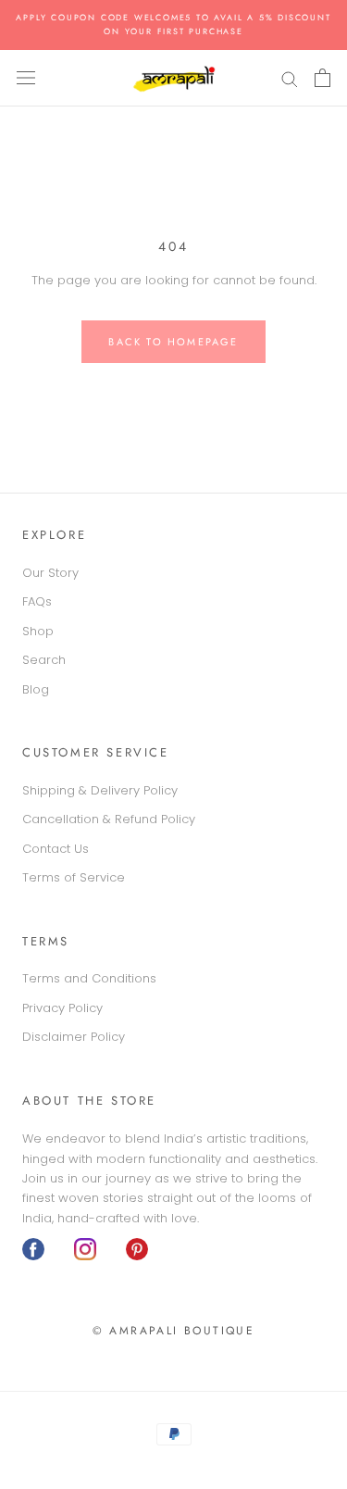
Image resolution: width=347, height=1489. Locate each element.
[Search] (289, 78)
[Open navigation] (26, 77)
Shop (38, 631)
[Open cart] (322, 78)
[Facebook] (33, 1249)
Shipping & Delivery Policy (100, 790)
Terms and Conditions (89, 978)
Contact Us (55, 848)
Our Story (50, 573)
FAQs (37, 601)
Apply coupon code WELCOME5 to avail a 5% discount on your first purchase (173, 24)
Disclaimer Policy (73, 1036)
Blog (35, 689)
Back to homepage (173, 341)
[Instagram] (85, 1249)
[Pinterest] (137, 1249)
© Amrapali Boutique (174, 1330)
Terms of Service (73, 877)
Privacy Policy (62, 1008)
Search (44, 660)
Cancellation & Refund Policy (108, 819)
